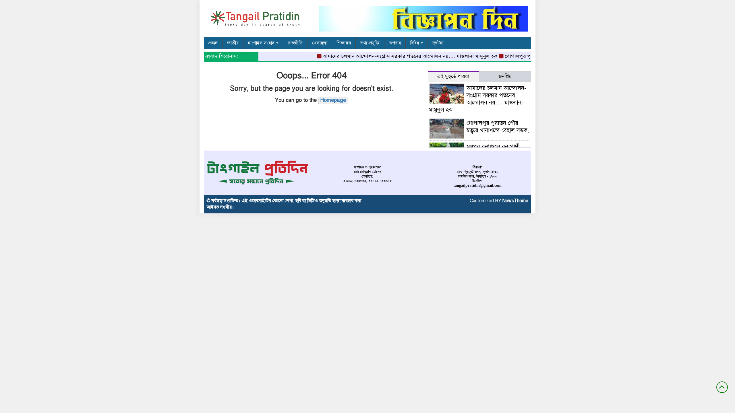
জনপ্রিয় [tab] (505, 76)
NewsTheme (515, 201)
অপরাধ (395, 43)
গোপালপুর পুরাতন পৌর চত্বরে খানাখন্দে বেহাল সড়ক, (498, 127)
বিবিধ (415, 43)
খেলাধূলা (319, 43)
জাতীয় (233, 43)
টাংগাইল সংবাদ (262, 43)
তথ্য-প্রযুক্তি (370, 43)
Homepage (333, 100)
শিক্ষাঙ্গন (344, 43)
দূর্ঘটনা (437, 43)
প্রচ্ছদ (213, 43)
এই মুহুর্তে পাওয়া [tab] (453, 76)
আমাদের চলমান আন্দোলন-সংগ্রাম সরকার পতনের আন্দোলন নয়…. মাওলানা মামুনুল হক (404, 56)
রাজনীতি (295, 43)
